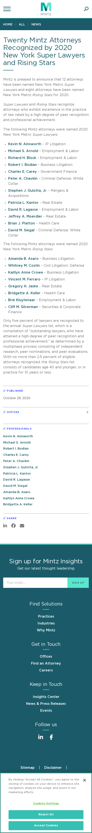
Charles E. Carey (22, 171)
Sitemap (28, 767)
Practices (46, 616)
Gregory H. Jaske (23, 286)
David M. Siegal (21, 230)
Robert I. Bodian (22, 165)
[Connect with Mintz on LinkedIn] (40, 739)
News (36, 24)
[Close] (84, 780)
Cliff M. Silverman (23, 307)
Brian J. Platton (21, 223)
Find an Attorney (46, 663)
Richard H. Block (22, 158)
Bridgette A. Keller (24, 293)
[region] (46, 803)
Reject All (46, 814)
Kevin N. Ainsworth (24, 144)
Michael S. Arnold (23, 151)
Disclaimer (53, 767)
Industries (46, 623)
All (22, 24)
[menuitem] (9, 24)
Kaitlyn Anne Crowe (25, 272)
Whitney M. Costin (24, 265)
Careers (46, 670)
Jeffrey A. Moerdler (25, 216)
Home (7, 24)
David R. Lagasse (23, 209)
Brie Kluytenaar (21, 300)
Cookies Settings (46, 803)
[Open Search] (86, 9)
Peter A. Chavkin (22, 178)
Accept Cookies (46, 825)
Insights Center (46, 697)
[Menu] (7, 9)
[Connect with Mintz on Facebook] (51, 739)
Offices (46, 656)
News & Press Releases (46, 703)
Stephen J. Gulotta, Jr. (27, 190)
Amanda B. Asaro (23, 258)
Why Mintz (46, 630)
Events (46, 710)
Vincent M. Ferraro (24, 279)
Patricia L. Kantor (23, 202)
